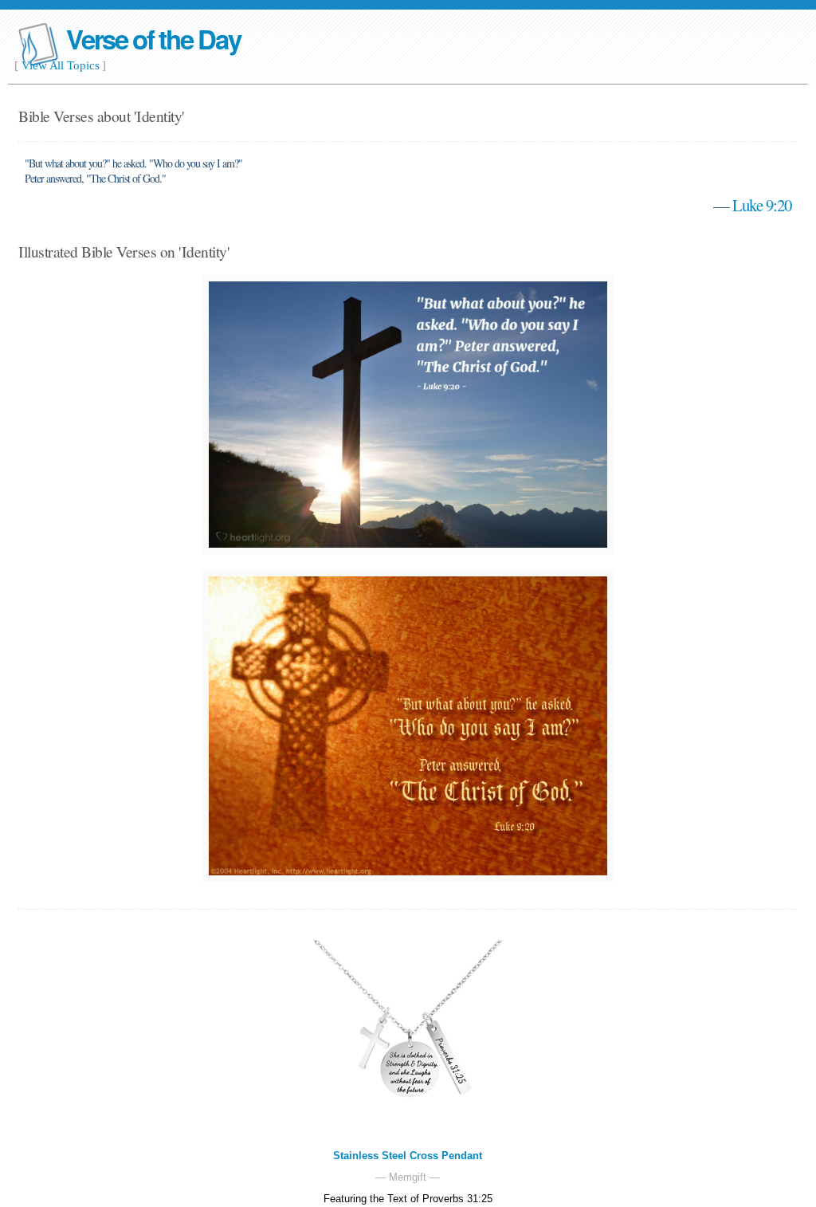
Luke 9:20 (761, 205)
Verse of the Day (153, 38)
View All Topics (61, 65)
